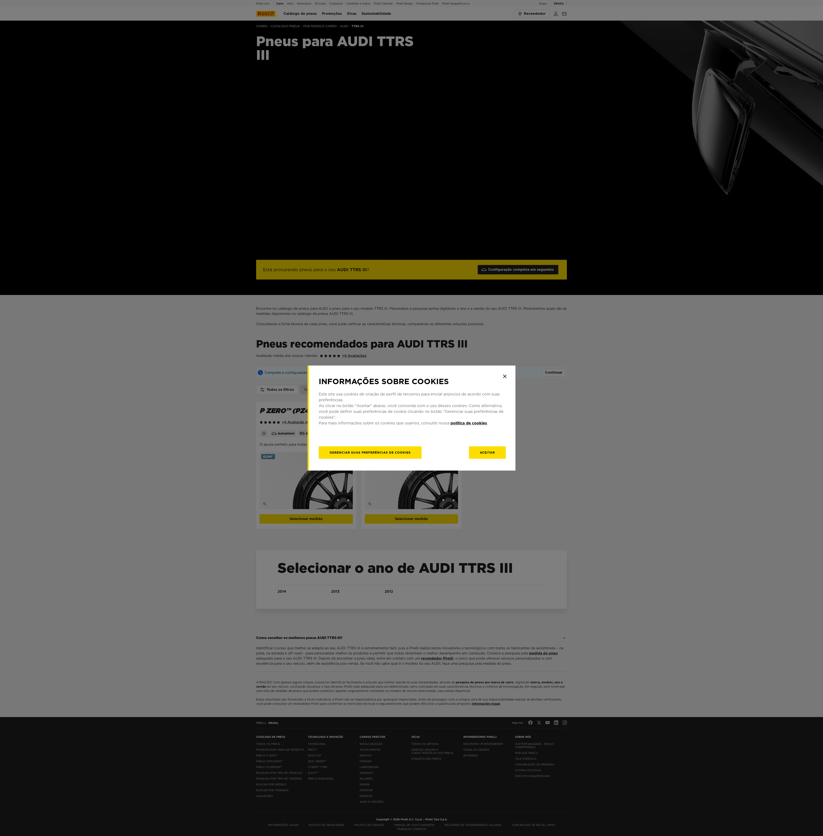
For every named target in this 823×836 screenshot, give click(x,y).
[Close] (504, 376)
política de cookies (469, 423)
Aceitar (487, 452)
